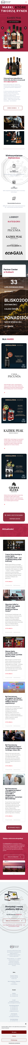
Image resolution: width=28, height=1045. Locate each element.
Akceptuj (14, 1032)
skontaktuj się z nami (14, 914)
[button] (25, 1024)
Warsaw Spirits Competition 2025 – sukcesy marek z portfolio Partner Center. (13, 653)
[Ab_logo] (14, 245)
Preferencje (14, 1040)
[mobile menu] (26, 2)
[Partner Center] (6, 2)
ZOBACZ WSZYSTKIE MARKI (13, 21)
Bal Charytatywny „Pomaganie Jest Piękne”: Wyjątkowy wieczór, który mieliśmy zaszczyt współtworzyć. (13, 700)
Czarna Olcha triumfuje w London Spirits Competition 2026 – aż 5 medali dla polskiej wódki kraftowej (13, 557)
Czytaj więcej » (9, 581)
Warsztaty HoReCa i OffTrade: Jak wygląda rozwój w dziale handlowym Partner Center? (12, 607)
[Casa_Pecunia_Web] (14, 376)
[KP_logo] (14, 237)
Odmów (14, 1036)
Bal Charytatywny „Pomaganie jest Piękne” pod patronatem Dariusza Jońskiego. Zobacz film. (13, 747)
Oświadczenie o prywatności (14, 1043)
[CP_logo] (14, 229)
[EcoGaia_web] (14, 253)
